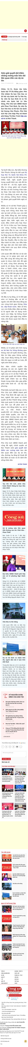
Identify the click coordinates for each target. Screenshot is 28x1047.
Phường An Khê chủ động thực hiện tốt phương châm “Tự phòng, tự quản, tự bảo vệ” (7, 814)
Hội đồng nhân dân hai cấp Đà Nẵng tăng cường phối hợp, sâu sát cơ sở (7, 795)
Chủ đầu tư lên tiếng (17, 883)
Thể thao (17, 981)
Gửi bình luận (6, 759)
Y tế (2, 979)
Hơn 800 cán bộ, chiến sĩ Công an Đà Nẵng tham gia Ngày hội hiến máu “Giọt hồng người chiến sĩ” (20, 779)
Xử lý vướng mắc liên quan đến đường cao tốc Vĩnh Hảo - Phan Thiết (19, 866)
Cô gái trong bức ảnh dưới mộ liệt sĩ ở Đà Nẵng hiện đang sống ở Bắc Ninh (19, 927)
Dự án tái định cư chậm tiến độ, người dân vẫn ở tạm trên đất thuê (19, 894)
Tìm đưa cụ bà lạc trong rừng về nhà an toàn (18, 954)
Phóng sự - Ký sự (18, 975)
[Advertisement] (14, 15)
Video (16, 983)
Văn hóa (16, 977)
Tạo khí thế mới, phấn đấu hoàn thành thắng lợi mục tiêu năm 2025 (19, 857)
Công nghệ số (4, 983)
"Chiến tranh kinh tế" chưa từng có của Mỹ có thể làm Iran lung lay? (19, 946)
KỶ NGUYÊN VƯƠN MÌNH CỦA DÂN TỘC (16, 696)
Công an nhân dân (5, 973)
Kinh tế (2, 977)
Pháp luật (17, 973)
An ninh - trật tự (18, 971)
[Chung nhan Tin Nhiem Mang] (14, 998)
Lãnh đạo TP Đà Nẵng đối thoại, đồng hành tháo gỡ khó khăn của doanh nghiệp (20, 814)
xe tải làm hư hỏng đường (12, 350)
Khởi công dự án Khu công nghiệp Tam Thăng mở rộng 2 (15, 710)
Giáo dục (17, 979)
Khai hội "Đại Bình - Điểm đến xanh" (15, 723)
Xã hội (2, 975)
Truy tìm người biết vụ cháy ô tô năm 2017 (19, 916)
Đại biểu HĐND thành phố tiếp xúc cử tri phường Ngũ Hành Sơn (19, 875)
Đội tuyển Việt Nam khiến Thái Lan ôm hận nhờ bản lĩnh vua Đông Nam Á (15, 703)
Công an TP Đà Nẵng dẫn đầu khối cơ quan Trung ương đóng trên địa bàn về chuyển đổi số (15, 730)
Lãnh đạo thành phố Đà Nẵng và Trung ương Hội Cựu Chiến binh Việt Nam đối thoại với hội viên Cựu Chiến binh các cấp (20, 797)
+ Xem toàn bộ (6, 736)
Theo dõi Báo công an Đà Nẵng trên (10, 742)
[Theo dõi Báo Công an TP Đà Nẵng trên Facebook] (14, 995)
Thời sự (4, 40)
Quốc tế (3, 981)
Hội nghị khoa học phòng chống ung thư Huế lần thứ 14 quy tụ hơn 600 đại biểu (15, 717)
